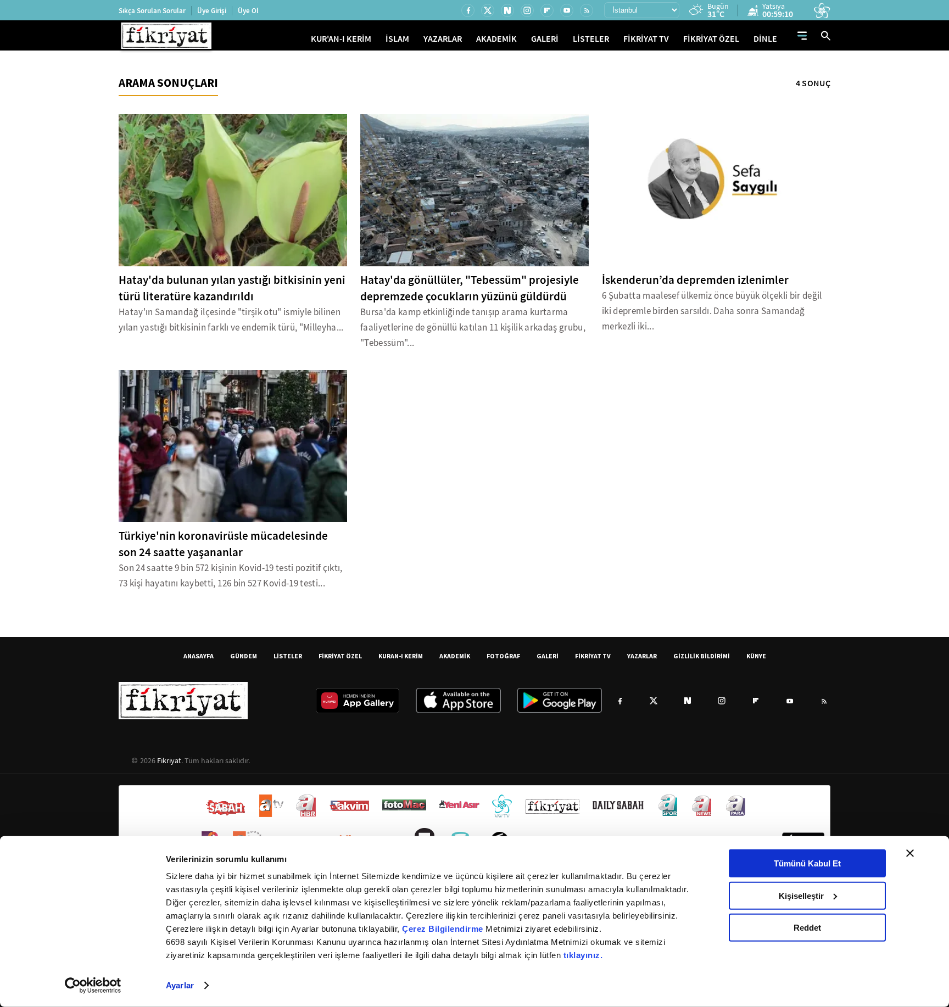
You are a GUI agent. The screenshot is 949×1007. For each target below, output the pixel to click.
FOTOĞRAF (503, 656)
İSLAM (397, 38)
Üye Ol (248, 10)
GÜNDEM (243, 656)
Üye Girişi (211, 10)
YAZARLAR (442, 38)
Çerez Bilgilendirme (443, 928)
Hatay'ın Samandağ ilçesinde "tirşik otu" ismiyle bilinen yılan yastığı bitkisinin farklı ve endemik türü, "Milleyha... (231, 319)
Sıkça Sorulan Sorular (152, 10)
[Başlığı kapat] (910, 853)
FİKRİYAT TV (646, 38)
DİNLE (765, 38)
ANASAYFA (198, 656)
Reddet (807, 927)
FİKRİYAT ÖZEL (711, 38)
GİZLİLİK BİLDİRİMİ (701, 656)
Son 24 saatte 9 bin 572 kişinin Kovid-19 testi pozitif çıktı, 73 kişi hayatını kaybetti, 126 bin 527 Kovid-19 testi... (231, 575)
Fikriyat (169, 760)
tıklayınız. (583, 955)
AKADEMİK (496, 38)
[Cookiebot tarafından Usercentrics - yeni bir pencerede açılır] (93, 985)
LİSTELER (591, 38)
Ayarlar (180, 985)
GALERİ (545, 38)
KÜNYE (756, 656)
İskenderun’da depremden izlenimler (695, 280)
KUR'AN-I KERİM (341, 38)
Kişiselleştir (801, 895)
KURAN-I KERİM (400, 656)
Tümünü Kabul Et (807, 863)
